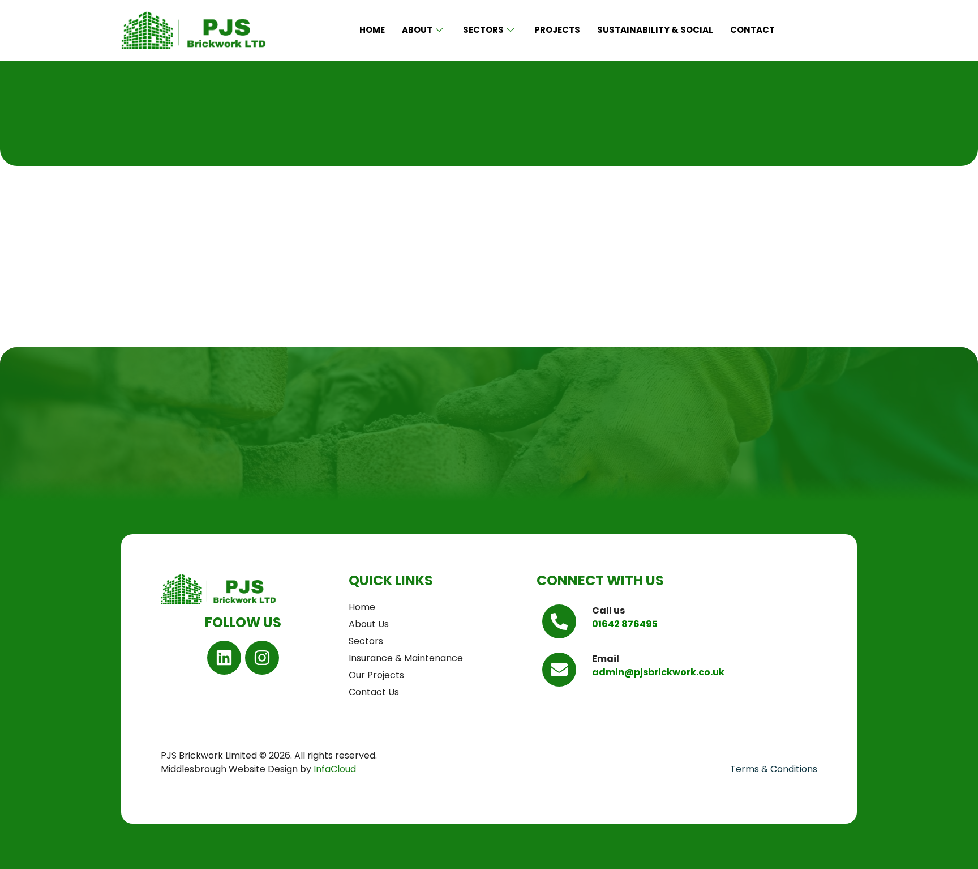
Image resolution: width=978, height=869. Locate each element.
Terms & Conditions (773, 769)
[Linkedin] (224, 658)
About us (369, 624)
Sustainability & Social (655, 30)
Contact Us (374, 691)
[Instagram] (262, 658)
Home (372, 30)
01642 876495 (625, 624)
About (417, 30)
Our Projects (376, 674)
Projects (557, 30)
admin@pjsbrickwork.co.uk (658, 672)
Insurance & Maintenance (406, 657)
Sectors (483, 30)
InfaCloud (336, 769)
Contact (752, 30)
